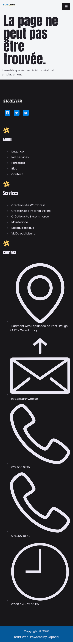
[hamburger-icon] (66, 6)
